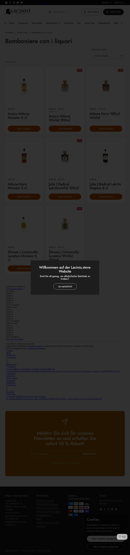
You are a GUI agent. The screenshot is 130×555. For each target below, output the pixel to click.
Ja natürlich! (65, 286)
